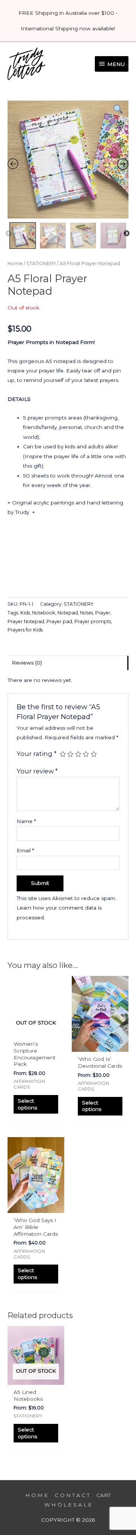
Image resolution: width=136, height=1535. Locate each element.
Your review (37, 771)
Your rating (37, 753)
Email (25, 850)
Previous (8, 233)
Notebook (43, 613)
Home (15, 263)
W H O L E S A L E (68, 1505)
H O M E (36, 1495)
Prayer (102, 613)
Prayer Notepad (26, 621)
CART (103, 1495)
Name (26, 821)
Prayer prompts (92, 621)
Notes (86, 613)
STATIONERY (41, 263)
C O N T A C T (72, 1495)
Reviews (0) (27, 663)
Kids (25, 613)
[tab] (68, 662)
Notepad (67, 613)
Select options (27, 1104)
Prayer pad (59, 621)
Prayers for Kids (25, 630)
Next (126, 233)
